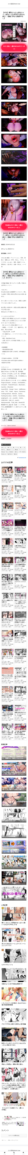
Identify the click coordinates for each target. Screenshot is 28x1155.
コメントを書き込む (14, 1135)
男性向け (11, 454)
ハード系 (23, 447)
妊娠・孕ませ (5, 451)
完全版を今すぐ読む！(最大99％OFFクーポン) (14, 226)
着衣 (16, 454)
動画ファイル (11, 449)
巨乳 (25, 451)
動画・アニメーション (21, 449)
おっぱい (5, 447)
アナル (10, 447)
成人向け (5, 454)
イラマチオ (16, 447)
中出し (4, 449)
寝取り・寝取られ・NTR (16, 451)
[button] (25, 568)
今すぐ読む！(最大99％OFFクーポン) (14, 47)
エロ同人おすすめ (6, 444)
